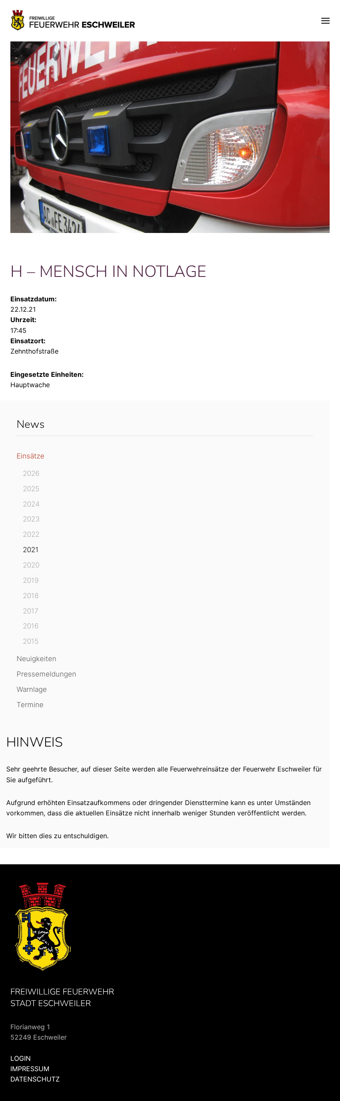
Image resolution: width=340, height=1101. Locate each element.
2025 (31, 489)
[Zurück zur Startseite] (73, 20)
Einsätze (30, 456)
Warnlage (32, 689)
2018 (31, 596)
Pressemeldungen (46, 674)
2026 (31, 473)
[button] (325, 20)
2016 (31, 626)
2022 (31, 534)
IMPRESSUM (29, 1069)
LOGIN (20, 1058)
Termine (30, 705)
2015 (31, 641)
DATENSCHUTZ (35, 1079)
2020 (31, 565)
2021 (31, 550)
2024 (31, 504)
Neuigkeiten (36, 659)
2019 (31, 580)
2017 (31, 611)
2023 (31, 519)
